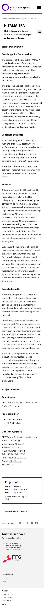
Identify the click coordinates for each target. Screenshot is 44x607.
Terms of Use (7, 598)
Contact (5, 578)
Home (4, 19)
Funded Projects (21, 19)
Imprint (5, 591)
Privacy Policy (7, 594)
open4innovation (15, 538)
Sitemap (5, 604)
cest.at (10, 464)
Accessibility (7, 601)
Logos (4, 581)
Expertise (11, 19)
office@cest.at (15, 461)
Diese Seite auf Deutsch (17, 511)
